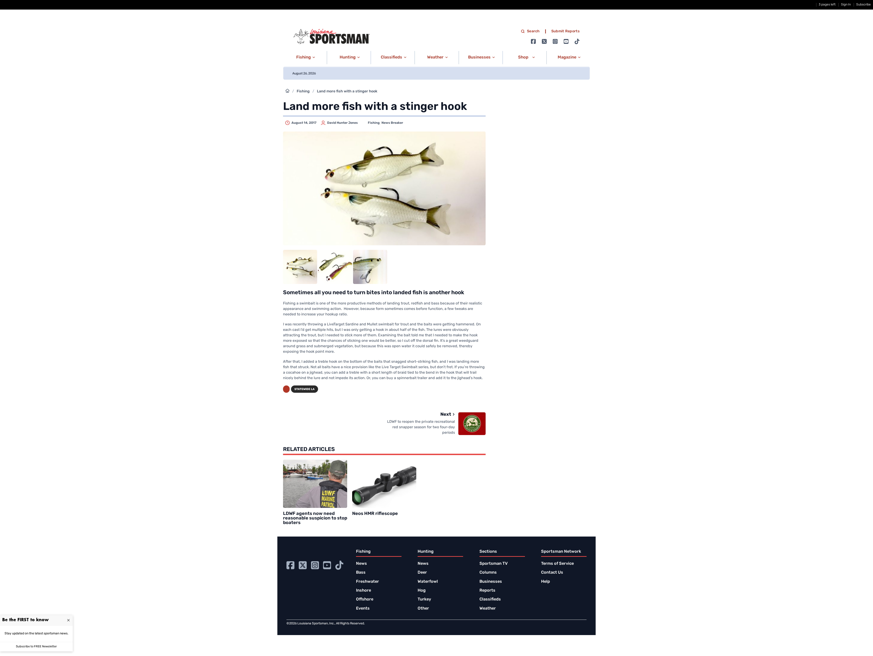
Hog (422, 591)
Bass (361, 573)
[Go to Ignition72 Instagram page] (555, 41)
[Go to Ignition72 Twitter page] (544, 41)
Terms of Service (557, 564)
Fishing (303, 91)
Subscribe (863, 4)
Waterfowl (428, 582)
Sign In (846, 4)
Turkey (424, 600)
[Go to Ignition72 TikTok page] (577, 41)
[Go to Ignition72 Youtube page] (566, 41)
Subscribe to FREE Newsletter (36, 646)
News (361, 564)
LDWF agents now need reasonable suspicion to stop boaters (315, 518)
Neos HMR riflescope (375, 514)
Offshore (364, 600)
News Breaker (392, 123)
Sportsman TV (493, 564)
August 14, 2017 (303, 123)
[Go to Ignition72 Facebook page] (533, 41)
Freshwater (367, 582)
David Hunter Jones (342, 123)
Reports (487, 591)
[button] (305, 57)
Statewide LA (304, 389)
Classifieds (490, 600)
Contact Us (552, 573)
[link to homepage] (331, 37)
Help (545, 582)
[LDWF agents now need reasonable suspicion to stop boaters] (315, 484)
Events (363, 609)
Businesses (490, 582)
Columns (488, 573)
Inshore (363, 591)
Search (533, 31)
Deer (422, 573)
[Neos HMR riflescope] (384, 484)
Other (423, 609)
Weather (487, 609)
